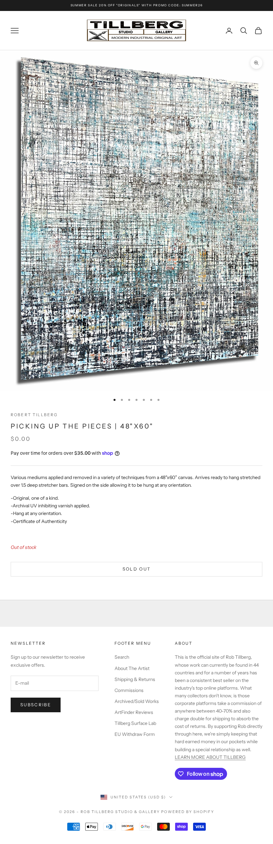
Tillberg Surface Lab (135, 723)
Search (122, 657)
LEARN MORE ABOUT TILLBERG (210, 757)
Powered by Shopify (187, 811)
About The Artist (132, 668)
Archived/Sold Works (137, 701)
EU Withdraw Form (135, 734)
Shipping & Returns (135, 679)
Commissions (129, 690)
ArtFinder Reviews (134, 712)
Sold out (137, 569)
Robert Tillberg (34, 414)
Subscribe (35, 704)
